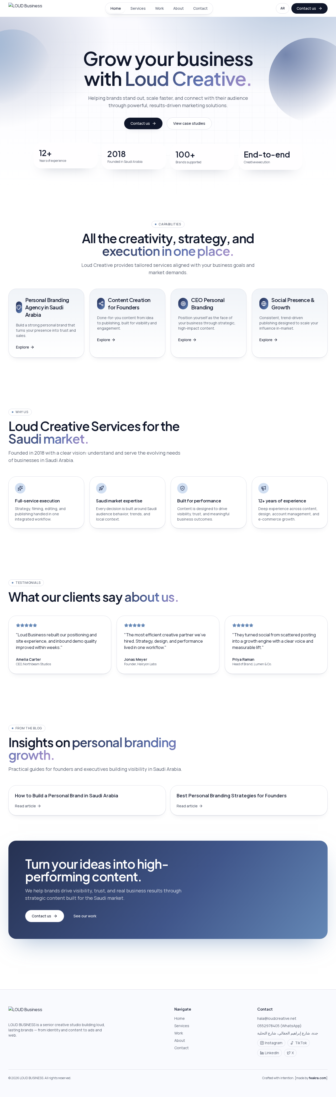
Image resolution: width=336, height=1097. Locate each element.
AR (282, 8)
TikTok (301, 1042)
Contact (200, 8)
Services (138, 8)
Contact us (306, 8)
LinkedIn (272, 1052)
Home (116, 8)
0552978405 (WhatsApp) (279, 1025)
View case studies (189, 123)
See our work (85, 915)
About (178, 8)
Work (159, 8)
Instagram (273, 1042)
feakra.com (317, 1078)
